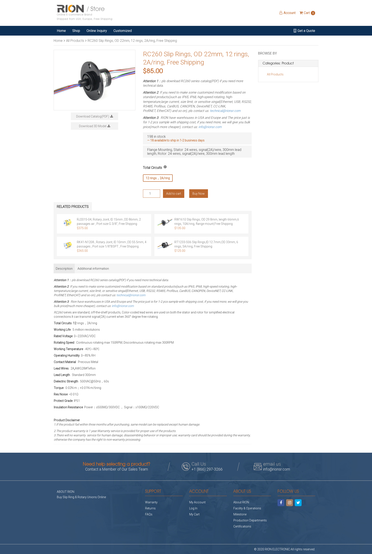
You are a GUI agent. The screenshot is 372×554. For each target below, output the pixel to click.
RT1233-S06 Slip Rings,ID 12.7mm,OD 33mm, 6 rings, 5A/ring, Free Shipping (206, 244)
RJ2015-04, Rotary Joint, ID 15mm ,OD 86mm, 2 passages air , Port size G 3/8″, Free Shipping (109, 221)
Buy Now (198, 193)
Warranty (151, 502)
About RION (241, 502)
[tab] (64, 268)
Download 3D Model (92, 126)
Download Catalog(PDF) (92, 116)
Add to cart (173, 193)
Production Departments (250, 520)
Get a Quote (306, 31)
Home (61, 31)
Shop (76, 31)
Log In (193, 508)
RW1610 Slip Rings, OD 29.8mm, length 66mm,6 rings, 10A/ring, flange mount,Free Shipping (206, 221)
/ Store (85, 12)
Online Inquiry (97, 31)
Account (290, 13)
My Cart (194, 514)
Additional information (93, 268)
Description (64, 268)
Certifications (242, 526)
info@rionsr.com (210, 127)
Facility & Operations (247, 508)
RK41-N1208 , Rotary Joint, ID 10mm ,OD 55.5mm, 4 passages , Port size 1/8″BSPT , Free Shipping (111, 244)
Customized (122, 31)
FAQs (148, 514)
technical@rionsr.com (225, 110)
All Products (75, 40)
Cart (309, 13)
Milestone (239, 514)
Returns (150, 508)
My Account (197, 502)
